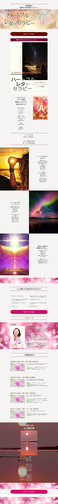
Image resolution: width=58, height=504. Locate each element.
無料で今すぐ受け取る (29, 34)
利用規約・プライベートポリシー (43, 495)
